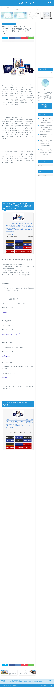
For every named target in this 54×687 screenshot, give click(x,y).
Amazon (4, 312)
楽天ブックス (6, 377)
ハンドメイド (47, 7)
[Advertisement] (18, 49)
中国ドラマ (27, 7)
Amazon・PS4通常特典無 (10, 245)
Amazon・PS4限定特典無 (18, 241)
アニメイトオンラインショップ (11, 334)
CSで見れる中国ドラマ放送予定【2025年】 (46, 135)
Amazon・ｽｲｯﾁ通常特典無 (18, 248)
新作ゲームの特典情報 (17, 8)
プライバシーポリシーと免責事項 (9, 685)
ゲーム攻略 (6, 7)
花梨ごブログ (27, 2)
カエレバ (13, 234)
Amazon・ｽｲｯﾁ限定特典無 (27, 245)
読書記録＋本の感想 (37, 8)
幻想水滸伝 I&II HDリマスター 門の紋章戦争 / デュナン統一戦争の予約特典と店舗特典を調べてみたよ (46, 128)
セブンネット (6, 356)
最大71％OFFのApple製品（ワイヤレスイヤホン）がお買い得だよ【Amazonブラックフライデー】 (46, 152)
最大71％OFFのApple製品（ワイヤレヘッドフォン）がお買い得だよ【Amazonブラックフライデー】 (46, 143)
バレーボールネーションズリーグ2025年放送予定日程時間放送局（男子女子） (46, 120)
